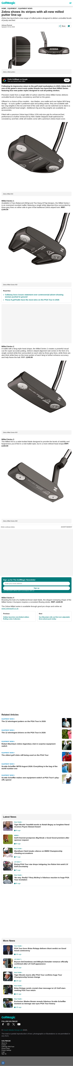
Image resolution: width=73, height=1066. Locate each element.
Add (66, 80)
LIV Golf (17, 862)
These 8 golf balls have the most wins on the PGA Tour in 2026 (32, 300)
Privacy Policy (39, 590)
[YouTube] (19, 1025)
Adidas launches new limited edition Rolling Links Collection (16, 618)
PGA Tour (17, 822)
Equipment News (25, 8)
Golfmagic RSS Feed (8, 1046)
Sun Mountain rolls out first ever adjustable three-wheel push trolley (54, 618)
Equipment (12, 8)
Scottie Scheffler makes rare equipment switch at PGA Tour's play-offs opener (30, 779)
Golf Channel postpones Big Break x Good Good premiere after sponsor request (41, 839)
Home (4, 8)
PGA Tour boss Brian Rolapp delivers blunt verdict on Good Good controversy (40, 949)
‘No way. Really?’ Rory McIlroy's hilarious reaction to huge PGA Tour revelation (41, 879)
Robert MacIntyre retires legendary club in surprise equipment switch (29, 745)
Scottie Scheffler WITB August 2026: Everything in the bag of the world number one (30, 767)
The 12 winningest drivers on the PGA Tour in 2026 (24, 733)
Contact (4, 1044)
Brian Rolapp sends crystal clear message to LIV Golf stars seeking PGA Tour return (39, 989)
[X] (14, 1025)
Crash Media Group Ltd (12, 1030)
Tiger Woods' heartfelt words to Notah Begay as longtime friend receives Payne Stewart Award (41, 826)
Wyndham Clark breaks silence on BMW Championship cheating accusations (38, 852)
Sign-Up (4, 1053)
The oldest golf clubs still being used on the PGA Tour (25, 755)
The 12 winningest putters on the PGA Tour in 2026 (24, 721)
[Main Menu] (70, 3)
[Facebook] (3, 1025)
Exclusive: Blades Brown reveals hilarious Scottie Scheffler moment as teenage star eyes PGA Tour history (40, 1002)
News (16, 835)
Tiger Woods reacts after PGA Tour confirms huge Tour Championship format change (38, 976)
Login (3, 1052)
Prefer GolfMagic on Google (17, 79)
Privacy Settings (6, 1050)
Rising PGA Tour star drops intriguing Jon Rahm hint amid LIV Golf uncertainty (41, 865)
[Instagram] (9, 1025)
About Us (4, 1043)
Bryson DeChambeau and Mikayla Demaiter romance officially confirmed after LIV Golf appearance (41, 963)
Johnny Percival (7, 25)
